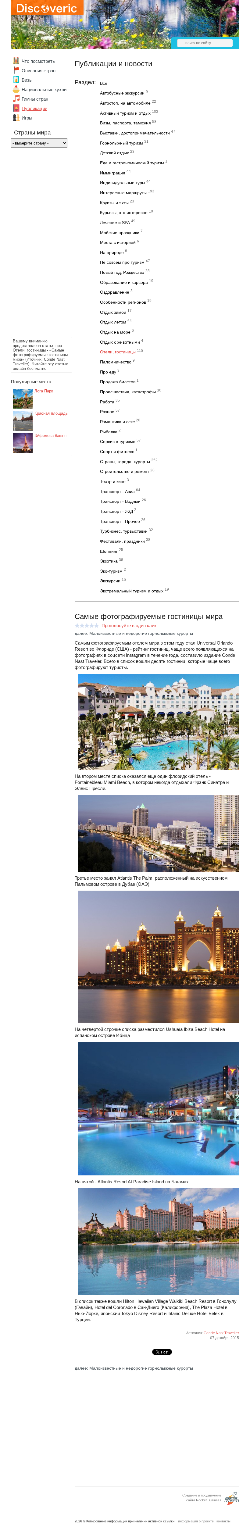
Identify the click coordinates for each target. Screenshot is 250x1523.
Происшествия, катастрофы (128, 391)
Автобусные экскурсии (122, 93)
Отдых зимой (113, 312)
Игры (27, 117)
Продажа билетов (117, 381)
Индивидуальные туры (122, 182)
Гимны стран (35, 99)
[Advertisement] (35, 243)
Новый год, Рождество (122, 272)
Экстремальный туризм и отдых (131, 590)
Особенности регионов (123, 302)
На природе (112, 252)
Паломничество (115, 361)
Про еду (108, 372)
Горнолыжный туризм (121, 143)
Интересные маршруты (123, 192)
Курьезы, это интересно (124, 212)
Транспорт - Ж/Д (116, 511)
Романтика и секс (117, 421)
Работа (107, 401)
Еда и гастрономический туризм (132, 162)
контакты (223, 1521)
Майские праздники (119, 232)
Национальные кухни (44, 89)
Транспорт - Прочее (120, 521)
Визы (27, 80)
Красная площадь (51, 413)
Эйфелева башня (50, 435)
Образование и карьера (124, 282)
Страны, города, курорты (125, 461)
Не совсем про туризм (122, 262)
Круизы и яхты (114, 202)
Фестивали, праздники (122, 541)
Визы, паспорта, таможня (125, 122)
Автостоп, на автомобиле (125, 103)
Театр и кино (113, 481)
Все (103, 83)
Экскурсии (110, 580)
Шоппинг (109, 551)
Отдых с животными (120, 342)
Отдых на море (115, 332)
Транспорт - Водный (120, 501)
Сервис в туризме (117, 441)
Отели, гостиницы (118, 351)
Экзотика (109, 561)
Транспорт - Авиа (117, 491)
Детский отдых (114, 152)
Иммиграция (112, 172)
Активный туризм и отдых (125, 113)
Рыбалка (108, 431)
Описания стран (38, 70)
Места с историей (118, 242)
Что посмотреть (38, 61)
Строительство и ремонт (124, 471)
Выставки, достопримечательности (135, 132)
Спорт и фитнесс (117, 451)
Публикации (34, 108)
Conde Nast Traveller (221, 1333)
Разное (107, 411)
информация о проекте (196, 1521)
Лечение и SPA (115, 222)
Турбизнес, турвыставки (124, 531)
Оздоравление (114, 292)
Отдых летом (113, 322)
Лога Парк (43, 391)
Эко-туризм (111, 571)
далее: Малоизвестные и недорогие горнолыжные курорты (134, 633)
